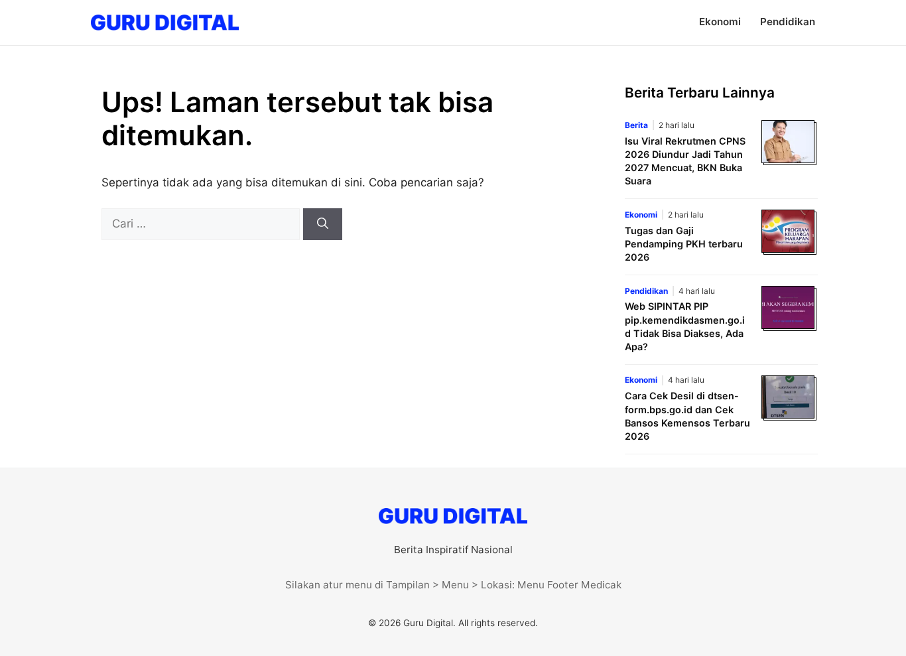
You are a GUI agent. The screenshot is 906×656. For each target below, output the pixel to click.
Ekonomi (720, 21)
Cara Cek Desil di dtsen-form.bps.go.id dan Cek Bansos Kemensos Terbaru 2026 (687, 415)
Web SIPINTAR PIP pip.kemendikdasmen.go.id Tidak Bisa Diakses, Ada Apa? (685, 326)
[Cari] (322, 224)
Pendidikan (787, 21)
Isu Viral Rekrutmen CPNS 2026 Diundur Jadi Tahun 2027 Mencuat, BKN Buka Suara (685, 160)
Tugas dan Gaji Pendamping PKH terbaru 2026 (684, 244)
